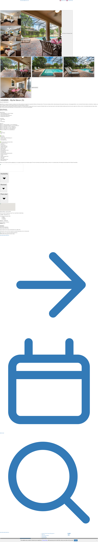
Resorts (34, 7)
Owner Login (44, 538)
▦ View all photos (35, 87)
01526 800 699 (70, 0)
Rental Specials (63, 7)
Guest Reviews (44, 537)
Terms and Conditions (45, 535)
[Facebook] (69, 533)
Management (69, 7)
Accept (76, 540)
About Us (43, 534)
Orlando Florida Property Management (48, 533)
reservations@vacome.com (24, 0)
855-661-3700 (63, 0)
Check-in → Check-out (4, 220)
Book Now (2, 225)
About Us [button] (75, 7)
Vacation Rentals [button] (27, 7)
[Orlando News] (69, 534)
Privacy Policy (44, 536)
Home (22, 7)
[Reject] (96, 540)
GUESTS (1, 223)
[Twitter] (68, 533)
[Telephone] (67, 533)
